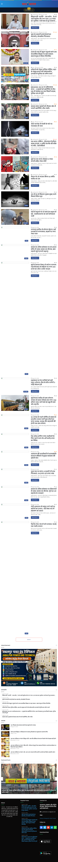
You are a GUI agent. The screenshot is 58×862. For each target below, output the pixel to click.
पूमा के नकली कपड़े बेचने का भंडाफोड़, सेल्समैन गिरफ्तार (41, 35)
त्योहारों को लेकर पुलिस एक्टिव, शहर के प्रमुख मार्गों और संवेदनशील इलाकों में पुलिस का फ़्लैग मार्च (43, 71)
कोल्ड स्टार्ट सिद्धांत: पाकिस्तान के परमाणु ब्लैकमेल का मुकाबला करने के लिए (29, 732)
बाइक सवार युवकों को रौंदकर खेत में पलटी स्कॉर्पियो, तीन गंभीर (43, 107)
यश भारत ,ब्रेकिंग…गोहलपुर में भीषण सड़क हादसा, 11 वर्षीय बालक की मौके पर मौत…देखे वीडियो (43, 143)
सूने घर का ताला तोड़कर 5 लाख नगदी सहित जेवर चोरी (42, 160)
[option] (29, 779)
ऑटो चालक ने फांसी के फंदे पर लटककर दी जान (41, 125)
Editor (33, 67)
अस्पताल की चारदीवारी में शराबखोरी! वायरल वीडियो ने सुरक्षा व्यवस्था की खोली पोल (44, 456)
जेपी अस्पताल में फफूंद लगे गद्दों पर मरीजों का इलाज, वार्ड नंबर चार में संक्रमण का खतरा (43, 508)
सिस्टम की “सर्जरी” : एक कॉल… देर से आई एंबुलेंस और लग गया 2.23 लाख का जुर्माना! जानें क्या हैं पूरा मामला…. (44, 19)
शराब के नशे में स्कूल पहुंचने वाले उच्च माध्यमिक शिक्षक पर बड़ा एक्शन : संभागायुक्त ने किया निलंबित (44, 54)
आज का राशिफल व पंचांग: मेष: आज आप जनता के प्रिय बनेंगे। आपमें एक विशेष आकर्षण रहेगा (33, 752)
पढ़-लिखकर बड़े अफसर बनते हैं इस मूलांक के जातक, (23, 725)
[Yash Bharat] (29, 3)
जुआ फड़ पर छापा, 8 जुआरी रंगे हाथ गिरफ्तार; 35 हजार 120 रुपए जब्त (43, 472)
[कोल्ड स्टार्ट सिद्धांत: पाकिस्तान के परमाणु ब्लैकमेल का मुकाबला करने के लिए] (5, 734)
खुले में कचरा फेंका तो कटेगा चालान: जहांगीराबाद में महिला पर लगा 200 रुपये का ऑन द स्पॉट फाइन (43, 267)
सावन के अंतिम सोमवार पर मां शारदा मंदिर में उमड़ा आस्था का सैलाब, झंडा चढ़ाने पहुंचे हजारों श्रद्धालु (43, 249)
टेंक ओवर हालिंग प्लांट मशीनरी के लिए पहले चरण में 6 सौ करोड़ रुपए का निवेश (43, 438)
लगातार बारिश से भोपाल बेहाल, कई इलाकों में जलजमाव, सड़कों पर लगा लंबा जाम (43, 231)
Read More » (35, 27)
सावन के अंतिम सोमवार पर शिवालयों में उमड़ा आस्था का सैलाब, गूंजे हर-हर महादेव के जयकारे (43, 491)
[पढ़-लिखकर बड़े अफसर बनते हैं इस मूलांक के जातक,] (5, 727)
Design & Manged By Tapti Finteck (48, 818)
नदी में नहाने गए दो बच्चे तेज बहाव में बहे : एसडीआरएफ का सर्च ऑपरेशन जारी (43, 214)
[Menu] (2, 4)
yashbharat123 (35, 14)
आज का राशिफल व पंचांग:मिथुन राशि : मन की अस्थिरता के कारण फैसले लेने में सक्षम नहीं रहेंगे (33, 738)
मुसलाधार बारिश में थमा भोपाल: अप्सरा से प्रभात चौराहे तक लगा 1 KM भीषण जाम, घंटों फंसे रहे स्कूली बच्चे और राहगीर (43, 401)
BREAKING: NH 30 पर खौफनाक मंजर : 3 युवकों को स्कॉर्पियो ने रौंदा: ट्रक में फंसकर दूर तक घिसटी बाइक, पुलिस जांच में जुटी (43, 90)
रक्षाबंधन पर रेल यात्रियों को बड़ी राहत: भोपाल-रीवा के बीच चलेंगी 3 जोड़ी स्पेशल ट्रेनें (43, 382)
